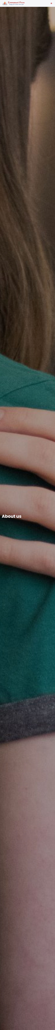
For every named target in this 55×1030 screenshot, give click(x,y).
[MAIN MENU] (51, 3)
